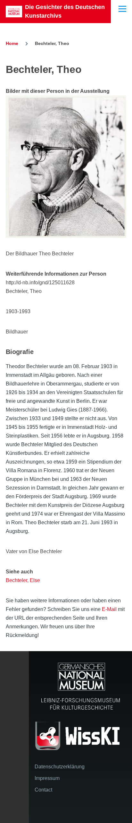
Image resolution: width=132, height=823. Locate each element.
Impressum (47, 778)
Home (12, 43)
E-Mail (109, 609)
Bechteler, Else (23, 580)
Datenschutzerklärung (60, 766)
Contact (43, 789)
